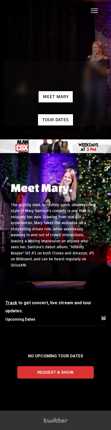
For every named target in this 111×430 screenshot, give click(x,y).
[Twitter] (55, 420)
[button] (55, 97)
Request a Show (55, 372)
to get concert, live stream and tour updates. (48, 306)
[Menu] (94, 10)
